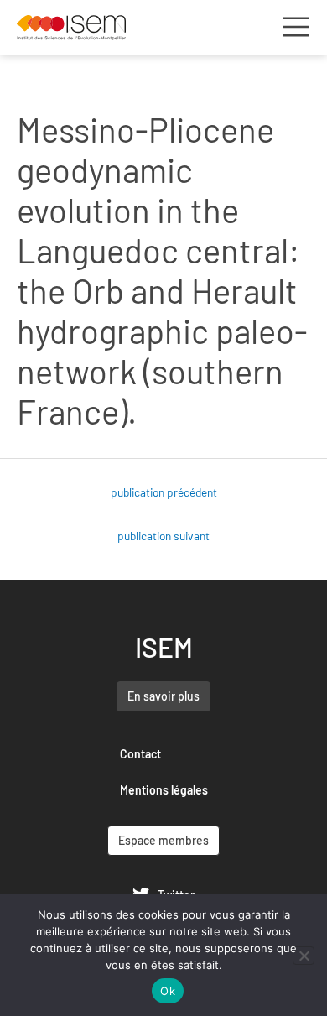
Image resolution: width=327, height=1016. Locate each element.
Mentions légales (164, 790)
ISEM (164, 647)
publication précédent (164, 492)
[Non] (303, 955)
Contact (140, 754)
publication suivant (163, 536)
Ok (167, 991)
